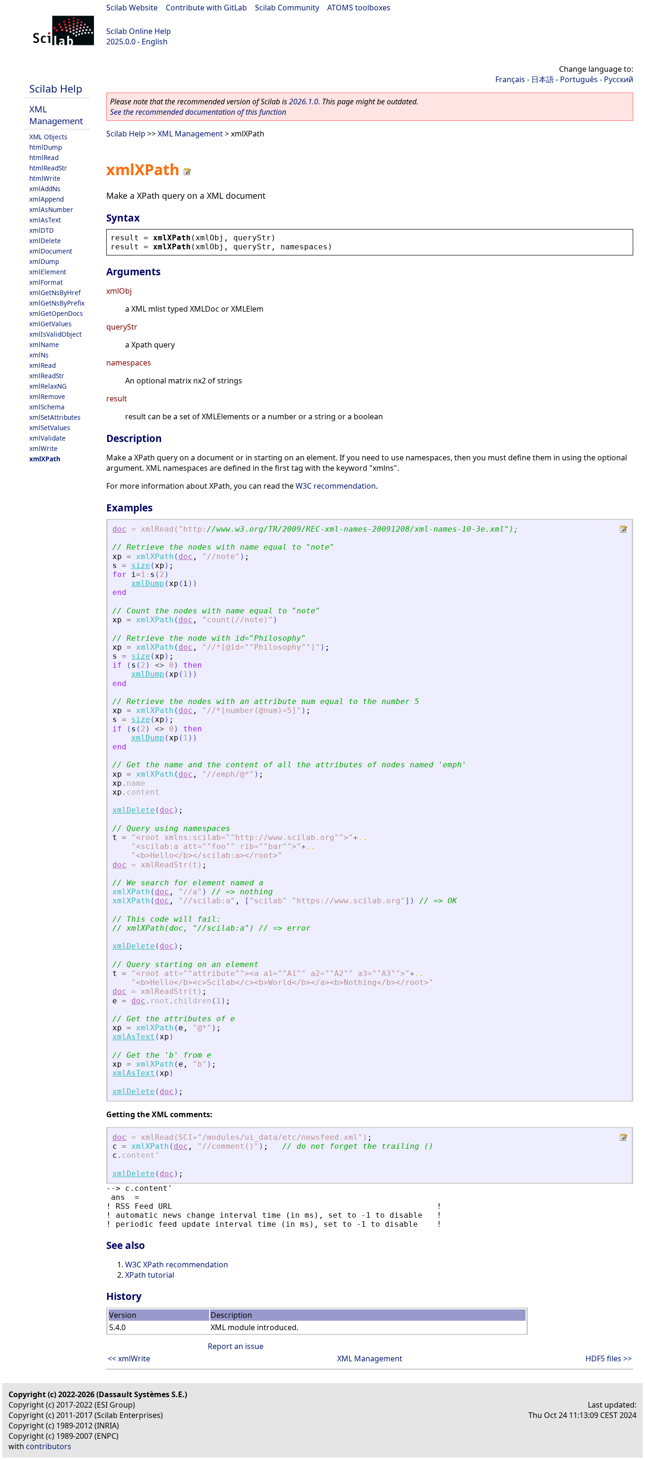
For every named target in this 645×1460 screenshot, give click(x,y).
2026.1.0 (303, 101)
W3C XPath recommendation (176, 1264)
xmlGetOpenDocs (56, 313)
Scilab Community (287, 7)
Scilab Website (132, 7)
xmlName (44, 344)
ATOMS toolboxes (358, 7)
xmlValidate (47, 437)
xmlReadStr (46, 375)
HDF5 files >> (609, 1358)
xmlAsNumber (51, 209)
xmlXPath (44, 458)
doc (119, 529)
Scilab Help (55, 88)
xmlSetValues (49, 427)
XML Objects (48, 136)
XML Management (56, 115)
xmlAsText (45, 219)
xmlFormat (46, 282)
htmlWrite (44, 178)
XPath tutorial (149, 1275)
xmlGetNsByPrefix (57, 302)
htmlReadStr (48, 167)
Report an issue (235, 1346)
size (140, 565)
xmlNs (39, 354)
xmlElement (47, 271)
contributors (48, 1446)
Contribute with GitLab (206, 7)
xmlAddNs (44, 188)
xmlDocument (50, 250)
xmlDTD (41, 230)
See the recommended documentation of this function (198, 112)
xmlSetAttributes (55, 417)
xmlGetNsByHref (55, 292)
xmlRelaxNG (48, 386)
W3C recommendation (336, 486)
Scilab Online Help (138, 31)
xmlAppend (46, 199)
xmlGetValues (50, 323)
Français (510, 79)
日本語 (542, 79)
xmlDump (44, 261)
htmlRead (44, 157)
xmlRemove (47, 396)
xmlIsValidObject (55, 334)
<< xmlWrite (129, 1358)
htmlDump (45, 147)
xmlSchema (47, 406)
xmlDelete (45, 240)
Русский (618, 79)
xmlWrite (43, 448)
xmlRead (42, 365)
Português (579, 79)
